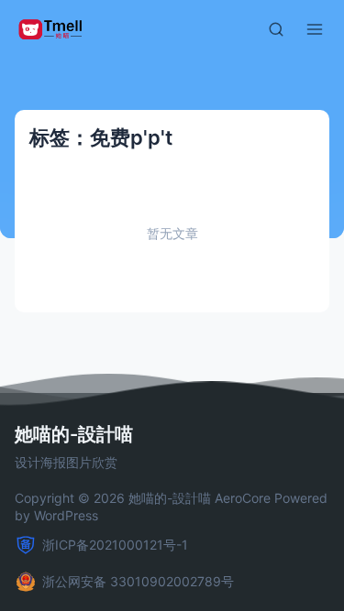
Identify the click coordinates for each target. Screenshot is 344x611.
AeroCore (243, 498)
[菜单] (314, 29)
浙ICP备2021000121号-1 (115, 544)
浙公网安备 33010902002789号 (138, 581)
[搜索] (276, 29)
